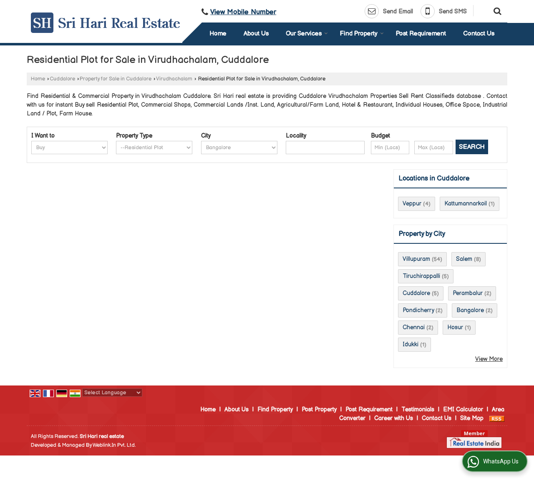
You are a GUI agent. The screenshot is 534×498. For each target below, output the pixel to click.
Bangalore (470, 310)
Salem (464, 259)
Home (218, 34)
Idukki (410, 344)
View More (489, 359)
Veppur (412, 203)
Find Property (359, 34)
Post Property (319, 409)
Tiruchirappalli (421, 276)
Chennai (414, 327)
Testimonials (417, 409)
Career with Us (393, 418)
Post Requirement (421, 34)
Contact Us (478, 34)
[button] (243, 12)
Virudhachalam (174, 79)
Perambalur (468, 293)
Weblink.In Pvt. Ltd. (114, 445)
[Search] (496, 10)
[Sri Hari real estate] (105, 23)
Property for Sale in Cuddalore (115, 79)
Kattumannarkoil (465, 203)
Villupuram (416, 259)
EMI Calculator (463, 409)
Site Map (472, 418)
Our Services (304, 34)
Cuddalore (62, 79)
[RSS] (496, 418)
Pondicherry (418, 310)
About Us (256, 34)
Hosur (455, 327)
